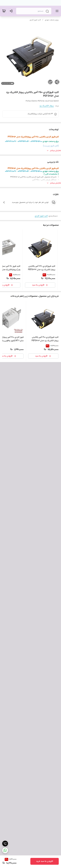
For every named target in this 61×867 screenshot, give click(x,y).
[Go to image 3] (7, 83)
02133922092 (23, 141)
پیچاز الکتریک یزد (46, 105)
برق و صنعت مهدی (52, 20)
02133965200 (36, 141)
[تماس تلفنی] (5, 843)
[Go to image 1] (12, 83)
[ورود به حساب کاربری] (11, 11)
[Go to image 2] (9, 83)
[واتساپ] (5, 850)
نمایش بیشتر (55, 150)
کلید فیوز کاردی (35, 20)
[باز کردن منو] (56, 11)
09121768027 (10, 141)
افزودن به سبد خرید (44, 861)
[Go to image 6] (2, 83)
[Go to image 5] (4, 83)
